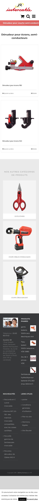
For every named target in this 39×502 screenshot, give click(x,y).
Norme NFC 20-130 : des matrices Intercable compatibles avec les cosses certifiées (10, 421)
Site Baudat (27, 430)
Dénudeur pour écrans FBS (12, 85)
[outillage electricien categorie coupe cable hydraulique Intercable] (19, 222)
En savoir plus (32, 499)
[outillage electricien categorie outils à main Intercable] (19, 181)
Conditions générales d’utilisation (27, 408)
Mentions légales (26, 423)
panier (24, 399)
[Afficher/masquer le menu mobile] (34, 16)
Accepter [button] (22, 499)
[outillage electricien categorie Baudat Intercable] (19, 262)
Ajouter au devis (9, 93)
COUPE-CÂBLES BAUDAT (19, 297)
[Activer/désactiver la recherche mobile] (28, 16)
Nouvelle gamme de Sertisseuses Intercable (9, 441)
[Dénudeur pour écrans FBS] (19, 63)
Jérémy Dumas (22, 472)
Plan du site (27, 417)
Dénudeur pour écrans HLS (12, 141)
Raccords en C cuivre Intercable (10, 403)
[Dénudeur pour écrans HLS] (19, 119)
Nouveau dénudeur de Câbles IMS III (9, 454)
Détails (34, 93)
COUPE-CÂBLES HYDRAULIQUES (19, 257)
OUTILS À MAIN (19, 216)
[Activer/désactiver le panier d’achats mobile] (22, 16)
